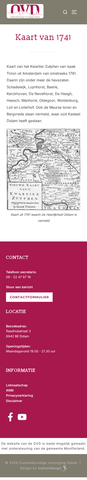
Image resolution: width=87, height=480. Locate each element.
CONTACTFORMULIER (29, 297)
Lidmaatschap (17, 385)
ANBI (10, 390)
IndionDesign (49, 468)
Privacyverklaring (19, 395)
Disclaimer (14, 401)
